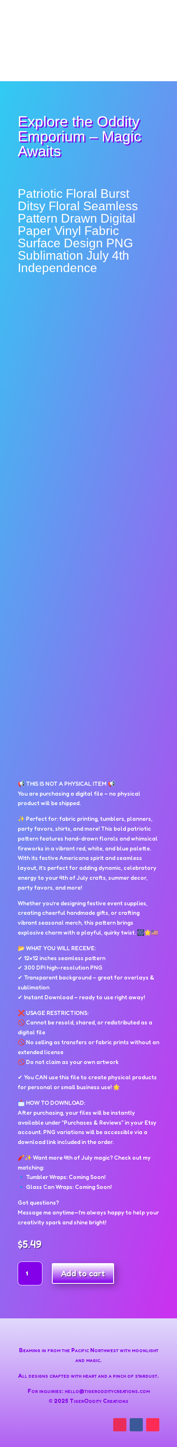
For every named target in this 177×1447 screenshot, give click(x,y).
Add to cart (83, 1273)
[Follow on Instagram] (119, 1424)
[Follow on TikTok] (152, 1424)
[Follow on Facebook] (136, 1424)
